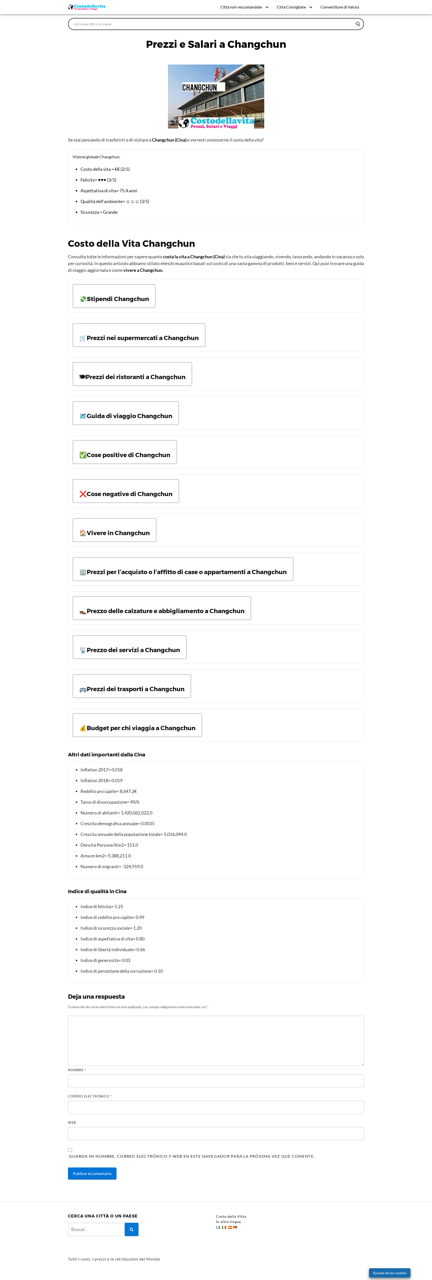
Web (72, 1122)
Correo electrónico (90, 1096)
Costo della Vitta (231, 1216)
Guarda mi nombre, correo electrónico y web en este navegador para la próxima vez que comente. (192, 1156)
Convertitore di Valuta (339, 7)
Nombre (77, 1070)
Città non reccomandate (241, 7)
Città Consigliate (291, 7)
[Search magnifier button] (358, 24)
